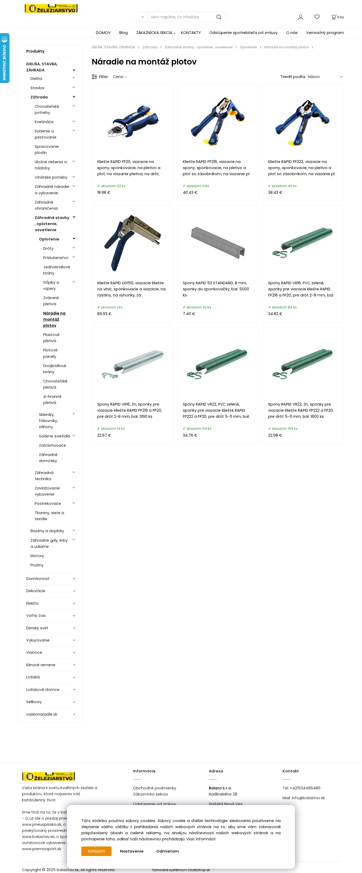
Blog (123, 32)
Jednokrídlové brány (56, 270)
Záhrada (39, 97)
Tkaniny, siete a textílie (49, 516)
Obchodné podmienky (154, 788)
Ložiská (33, 677)
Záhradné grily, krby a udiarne (49, 543)
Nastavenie (132, 851)
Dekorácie (35, 591)
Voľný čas (36, 615)
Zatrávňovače (52, 445)
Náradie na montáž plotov (54, 319)
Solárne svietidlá (54, 436)
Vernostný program (325, 32)
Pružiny (36, 565)
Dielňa (36, 78)
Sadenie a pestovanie (45, 134)
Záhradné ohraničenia (46, 205)
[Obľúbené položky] (317, 17)
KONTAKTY (191, 32)
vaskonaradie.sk (41, 714)
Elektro (32, 603)
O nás (292, 32)
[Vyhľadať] (141, 17)
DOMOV (103, 32)
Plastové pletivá (51, 337)
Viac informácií (200, 839)
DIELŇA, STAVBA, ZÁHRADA (42, 67)
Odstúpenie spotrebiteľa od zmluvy (243, 32)
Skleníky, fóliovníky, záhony (48, 420)
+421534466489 (305, 788)
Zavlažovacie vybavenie (47, 491)
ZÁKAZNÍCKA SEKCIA (154, 32)
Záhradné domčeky (48, 457)
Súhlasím (96, 851)
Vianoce (34, 652)
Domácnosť (37, 578)
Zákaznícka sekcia (150, 794)
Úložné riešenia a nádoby (51, 165)
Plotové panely (50, 353)
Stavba (37, 88)
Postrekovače (48, 503)
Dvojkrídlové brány (54, 369)
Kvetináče (44, 121)
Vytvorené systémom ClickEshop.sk (181, 870)
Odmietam (167, 851)
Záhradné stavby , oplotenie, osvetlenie (52, 224)
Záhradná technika (44, 475)
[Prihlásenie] (301, 17)
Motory (37, 555)
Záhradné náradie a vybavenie (52, 189)
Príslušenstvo (55, 257)
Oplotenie (49, 239)
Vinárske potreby (51, 177)
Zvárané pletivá (51, 301)
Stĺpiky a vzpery (51, 285)
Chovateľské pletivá (55, 384)
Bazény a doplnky (47, 531)
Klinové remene (40, 665)
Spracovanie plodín (47, 149)
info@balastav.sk (308, 798)
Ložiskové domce (42, 689)
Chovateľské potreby (47, 109)
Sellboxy (34, 701)
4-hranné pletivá (52, 399)
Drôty (48, 248)
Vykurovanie (38, 640)
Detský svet (37, 628)
